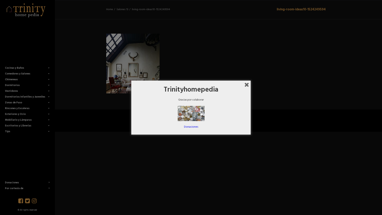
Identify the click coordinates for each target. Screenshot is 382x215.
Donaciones (191, 127)
